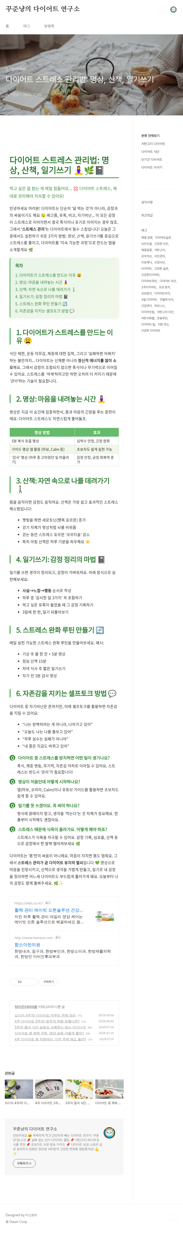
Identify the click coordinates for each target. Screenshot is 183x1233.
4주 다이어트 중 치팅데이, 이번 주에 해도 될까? (50, 1039)
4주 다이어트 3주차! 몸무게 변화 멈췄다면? (47, 1021)
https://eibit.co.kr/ (29, 903)
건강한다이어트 (150, 275)
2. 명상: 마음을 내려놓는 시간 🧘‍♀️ (41, 282)
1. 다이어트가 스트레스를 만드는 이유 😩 (48, 275)
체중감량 (146, 250)
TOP (173, 1217)
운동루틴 (162, 318)
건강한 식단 (161, 244)
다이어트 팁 (148, 324)
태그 (26, 26)
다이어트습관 (163, 237)
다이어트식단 (162, 293)
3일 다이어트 (149, 299)
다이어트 (146, 268)
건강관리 (146, 306)
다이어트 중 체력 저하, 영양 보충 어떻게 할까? (49, 1033)
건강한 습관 (161, 268)
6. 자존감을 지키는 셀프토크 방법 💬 (44, 310)
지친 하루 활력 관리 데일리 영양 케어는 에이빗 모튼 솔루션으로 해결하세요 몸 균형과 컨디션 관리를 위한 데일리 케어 (49, 919)
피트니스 (159, 306)
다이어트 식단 (150, 152)
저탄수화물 (147, 318)
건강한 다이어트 (150, 330)
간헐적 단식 (166, 299)
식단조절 (146, 244)
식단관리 (159, 256)
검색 (162, 9)
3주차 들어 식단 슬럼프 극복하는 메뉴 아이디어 (50, 1027)
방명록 (49, 26)
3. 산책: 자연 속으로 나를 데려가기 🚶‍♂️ (45, 289)
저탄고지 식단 (165, 312)
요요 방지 (164, 287)
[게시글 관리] (32, 981)
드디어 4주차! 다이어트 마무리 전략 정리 (45, 1015)
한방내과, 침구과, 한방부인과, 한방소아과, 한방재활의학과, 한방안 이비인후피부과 (63, 954)
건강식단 (159, 262)
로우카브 (146, 256)
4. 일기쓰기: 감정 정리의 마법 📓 (41, 296)
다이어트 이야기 (151, 167)
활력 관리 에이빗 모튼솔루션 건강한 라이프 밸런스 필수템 (49, 910)
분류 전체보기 (150, 136)
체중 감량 (146, 237)
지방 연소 (163, 324)
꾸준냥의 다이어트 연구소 (43, 9)
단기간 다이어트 (26, 1007)
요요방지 (146, 293)
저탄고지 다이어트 (153, 144)
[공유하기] (26, 981)
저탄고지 (159, 250)
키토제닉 (146, 262)
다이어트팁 (147, 312)
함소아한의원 (27, 944)
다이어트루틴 (149, 281)
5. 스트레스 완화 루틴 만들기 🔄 (41, 303)
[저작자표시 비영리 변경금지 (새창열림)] (64, 982)
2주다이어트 (148, 287)
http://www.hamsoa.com (34, 938)
